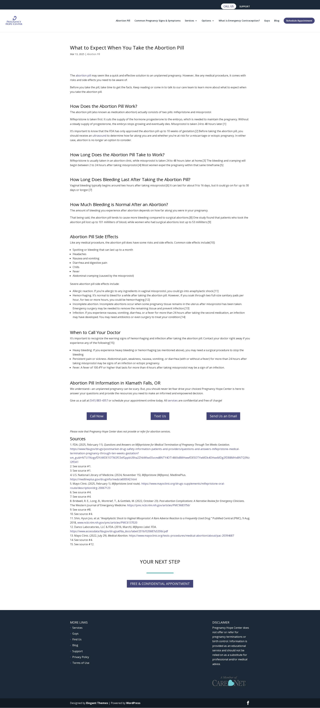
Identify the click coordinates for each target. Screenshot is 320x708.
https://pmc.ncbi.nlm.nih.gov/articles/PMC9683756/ (158, 505)
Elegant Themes (97, 703)
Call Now (97, 416)
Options (206, 20)
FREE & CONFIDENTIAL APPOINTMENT (160, 583)
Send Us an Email (223, 416)
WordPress (133, 703)
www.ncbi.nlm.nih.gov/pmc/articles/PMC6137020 (107, 522)
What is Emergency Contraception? (239, 20)
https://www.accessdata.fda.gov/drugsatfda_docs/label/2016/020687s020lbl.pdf (119, 531)
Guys (267, 20)
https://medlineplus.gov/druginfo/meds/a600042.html (103, 479)
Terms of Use (80, 663)
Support (77, 651)
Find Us (77, 639)
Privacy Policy (80, 657)
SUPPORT (244, 6)
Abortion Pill (123, 20)
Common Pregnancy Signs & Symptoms (157, 20)
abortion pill (83, 75)
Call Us (229, 6)
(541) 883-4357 (99, 400)
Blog (276, 20)
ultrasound (99, 135)
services (173, 400)
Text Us (160, 416)
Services (189, 20)
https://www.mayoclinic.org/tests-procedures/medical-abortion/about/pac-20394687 (181, 535)
